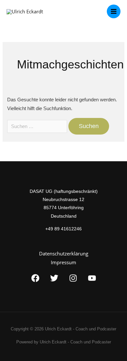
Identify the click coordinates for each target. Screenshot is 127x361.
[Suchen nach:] (37, 126)
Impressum (63, 262)
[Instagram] (73, 278)
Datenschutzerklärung (63, 253)
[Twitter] (54, 278)
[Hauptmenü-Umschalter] (113, 11)
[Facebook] (35, 278)
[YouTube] (92, 278)
